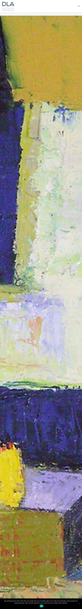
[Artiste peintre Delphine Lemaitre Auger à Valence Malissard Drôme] (8, 6)
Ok (41, 606)
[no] (79, 604)
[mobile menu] (78, 6)
